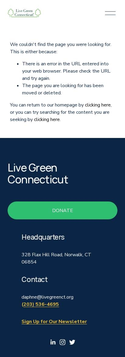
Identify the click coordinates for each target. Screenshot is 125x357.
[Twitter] (72, 342)
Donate (62, 210)
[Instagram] (62, 342)
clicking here (98, 105)
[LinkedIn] (53, 342)
